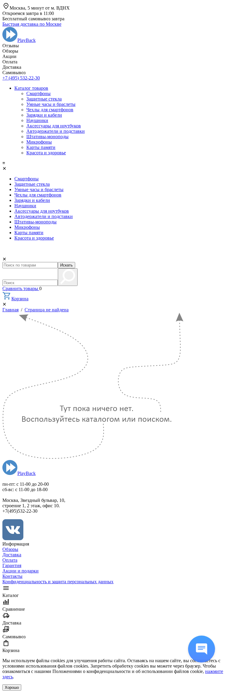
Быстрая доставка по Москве (31, 24)
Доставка (11, 554)
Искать (66, 265)
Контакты (12, 576)
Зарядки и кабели (44, 115)
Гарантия (11, 565)
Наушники (37, 120)
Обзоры (10, 549)
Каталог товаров (31, 88)
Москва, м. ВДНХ (40, 7)
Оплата (9, 560)
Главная (10, 309)
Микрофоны (39, 141)
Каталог (10, 595)
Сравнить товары (20, 288)
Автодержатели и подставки (55, 131)
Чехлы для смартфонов (49, 109)
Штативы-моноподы (47, 136)
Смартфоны (38, 93)
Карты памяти (40, 147)
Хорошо (12, 687)
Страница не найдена (47, 309)
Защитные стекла (44, 98)
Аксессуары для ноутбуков (53, 125)
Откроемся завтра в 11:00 (28, 13)
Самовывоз (13, 636)
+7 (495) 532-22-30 (21, 77)
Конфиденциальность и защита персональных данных (58, 581)
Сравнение (13, 609)
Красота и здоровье (46, 152)
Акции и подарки (20, 570)
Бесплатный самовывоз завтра (33, 18)
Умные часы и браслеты (50, 104)
